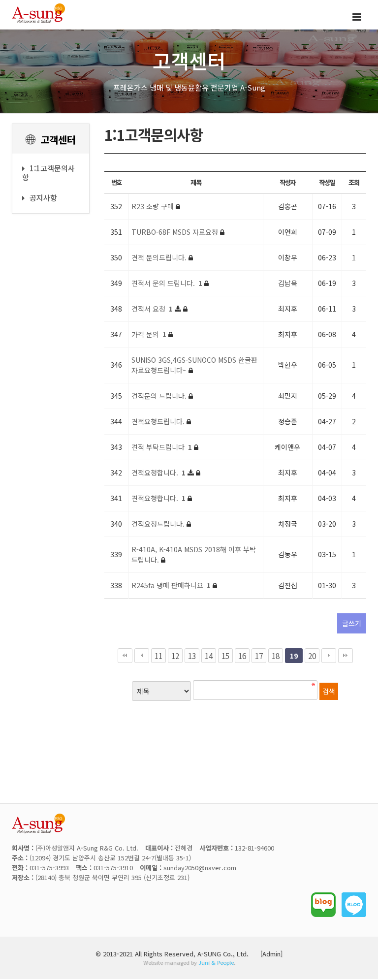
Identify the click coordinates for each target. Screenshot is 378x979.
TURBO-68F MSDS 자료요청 (175, 232)
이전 (141, 655)
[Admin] (271, 953)
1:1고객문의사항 (48, 172)
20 (312, 655)
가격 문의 (148, 334)
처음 (125, 655)
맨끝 (345, 655)
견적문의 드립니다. (160, 396)
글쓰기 (351, 623)
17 (259, 655)
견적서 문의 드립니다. (166, 283)
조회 (353, 182)
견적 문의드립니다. (160, 257)
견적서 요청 (152, 309)
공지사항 (43, 197)
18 (276, 655)
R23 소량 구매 (153, 206)
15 (225, 655)
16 (242, 655)
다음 (328, 655)
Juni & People (216, 962)
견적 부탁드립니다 (161, 447)
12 (175, 655)
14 (209, 655)
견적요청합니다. (158, 472)
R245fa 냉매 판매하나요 (171, 585)
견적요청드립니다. (159, 421)
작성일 (327, 182)
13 (192, 655)
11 (158, 655)
